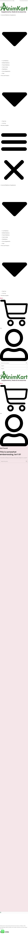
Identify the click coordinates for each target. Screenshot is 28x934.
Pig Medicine (4, 69)
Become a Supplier (5, 125)
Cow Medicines (5, 60)
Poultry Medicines (6, 64)
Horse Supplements (6, 71)
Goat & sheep (5, 67)
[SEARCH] (26, 362)
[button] (14, 155)
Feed (3, 73)
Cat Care (4, 123)
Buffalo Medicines (6, 62)
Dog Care (4, 121)
